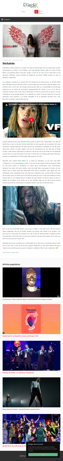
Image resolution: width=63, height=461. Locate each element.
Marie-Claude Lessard (18, 60)
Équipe (40, 11)
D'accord (43, 454)
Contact (40, 13)
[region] (43, 450)
